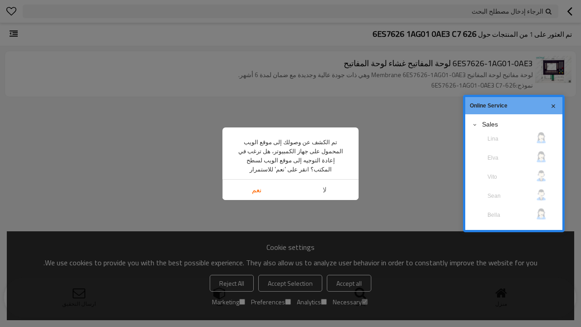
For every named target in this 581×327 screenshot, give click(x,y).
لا (325, 190)
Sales (490, 124)
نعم (256, 190)
